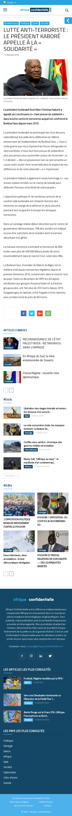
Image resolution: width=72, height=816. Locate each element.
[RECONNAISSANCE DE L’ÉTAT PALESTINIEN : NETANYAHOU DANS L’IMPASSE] (12, 343)
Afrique (17, 17)
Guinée (7, 783)
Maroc (28, 682)
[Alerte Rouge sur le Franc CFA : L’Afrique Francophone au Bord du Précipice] (12, 716)
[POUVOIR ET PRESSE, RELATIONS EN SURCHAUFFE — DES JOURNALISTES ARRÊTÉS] (53, 541)
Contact (47, 805)
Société (44, 23)
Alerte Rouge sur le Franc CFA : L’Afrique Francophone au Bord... (44, 714)
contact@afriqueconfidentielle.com (45, 646)
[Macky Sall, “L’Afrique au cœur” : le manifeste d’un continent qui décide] (12, 463)
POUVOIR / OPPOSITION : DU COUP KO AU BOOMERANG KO (52, 521)
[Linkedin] (40, 656)
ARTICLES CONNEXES (15, 330)
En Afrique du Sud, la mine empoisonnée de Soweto (39, 358)
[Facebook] (21, 656)
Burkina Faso (30, 17)
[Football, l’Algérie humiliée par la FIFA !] (12, 683)
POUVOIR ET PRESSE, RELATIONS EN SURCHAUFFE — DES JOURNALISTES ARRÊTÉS (52, 560)
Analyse (28, 703)
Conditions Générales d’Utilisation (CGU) (31, 798)
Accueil (6, 17)
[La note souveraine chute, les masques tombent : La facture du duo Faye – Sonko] (12, 429)
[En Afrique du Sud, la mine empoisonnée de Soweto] (12, 360)
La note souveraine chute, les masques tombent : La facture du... (44, 427)
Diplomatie (9, 772)
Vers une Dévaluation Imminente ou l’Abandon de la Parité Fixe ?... (42, 697)
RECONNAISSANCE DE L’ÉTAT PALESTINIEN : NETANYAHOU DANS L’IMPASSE (42, 343)
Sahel (35, 23)
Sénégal (28, 432)
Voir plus (9, 475)
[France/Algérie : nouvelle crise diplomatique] (12, 377)
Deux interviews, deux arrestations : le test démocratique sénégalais (16, 558)
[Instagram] (31, 656)
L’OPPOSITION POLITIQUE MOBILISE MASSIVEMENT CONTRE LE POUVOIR (16, 522)
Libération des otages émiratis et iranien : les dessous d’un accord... (45, 410)
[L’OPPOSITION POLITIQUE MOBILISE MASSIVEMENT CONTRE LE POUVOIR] (19, 504)
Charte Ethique (46, 802)
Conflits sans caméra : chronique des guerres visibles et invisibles (43, 443)
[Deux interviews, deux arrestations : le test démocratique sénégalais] (19, 541)
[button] (67, 10)
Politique (25, 23)
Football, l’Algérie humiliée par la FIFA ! (43, 678)
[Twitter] (50, 656)
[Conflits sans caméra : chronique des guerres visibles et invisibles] (12, 446)
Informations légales (19, 802)
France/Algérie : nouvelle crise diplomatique (41, 375)
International (31, 449)
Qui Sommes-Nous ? (23, 805)
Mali (27, 415)
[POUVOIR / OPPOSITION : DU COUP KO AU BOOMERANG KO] (53, 503)
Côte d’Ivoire (10, 777)
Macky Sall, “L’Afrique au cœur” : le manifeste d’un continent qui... (41, 460)
